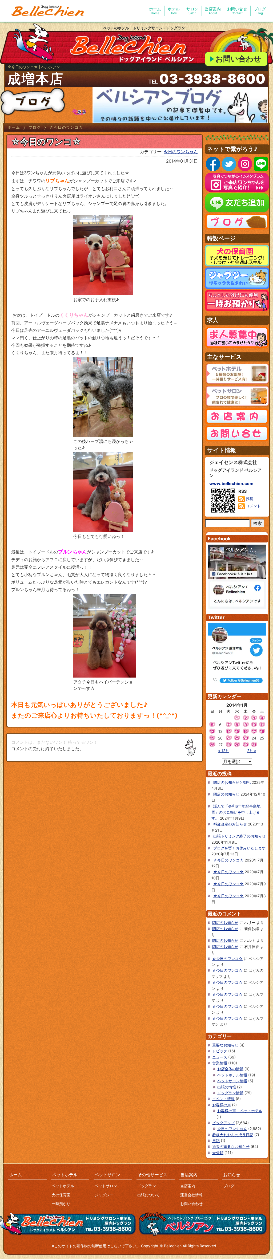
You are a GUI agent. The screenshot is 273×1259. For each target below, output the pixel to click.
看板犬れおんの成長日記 (232, 1134)
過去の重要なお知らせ (231, 1146)
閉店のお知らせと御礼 (232, 782)
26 (212, 744)
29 (237, 744)
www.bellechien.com (231, 483)
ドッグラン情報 (230, 1093)
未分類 (217, 1152)
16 (245, 731)
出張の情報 (226, 1087)
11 (262, 724)
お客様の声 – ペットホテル (239, 1110)
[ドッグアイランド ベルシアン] (48, 11)
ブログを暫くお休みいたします (239, 848)
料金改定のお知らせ (230, 824)
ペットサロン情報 (232, 1081)
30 (245, 744)
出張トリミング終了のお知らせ (239, 836)
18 (262, 731)
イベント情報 (223, 1098)
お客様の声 (221, 1105)
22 (237, 738)
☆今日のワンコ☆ (228, 860)
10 (254, 724)
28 (228, 744)
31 (254, 744)
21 (228, 738)
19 (212, 738)
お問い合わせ (238, 58)
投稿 (249, 498)
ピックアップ (223, 1122)
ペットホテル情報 (232, 1075)
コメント (253, 505)
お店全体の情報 (230, 1069)
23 (245, 738)
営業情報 (219, 1063)
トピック (219, 1051)
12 (212, 731)
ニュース (219, 1057)
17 (254, 731)
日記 (216, 1140)
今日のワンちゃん (181, 151)
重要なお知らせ (225, 1045)
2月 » (251, 750)
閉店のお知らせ (226, 794)
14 (228, 731)
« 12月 (223, 750)
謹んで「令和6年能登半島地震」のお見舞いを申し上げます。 (235, 812)
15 (237, 731)
